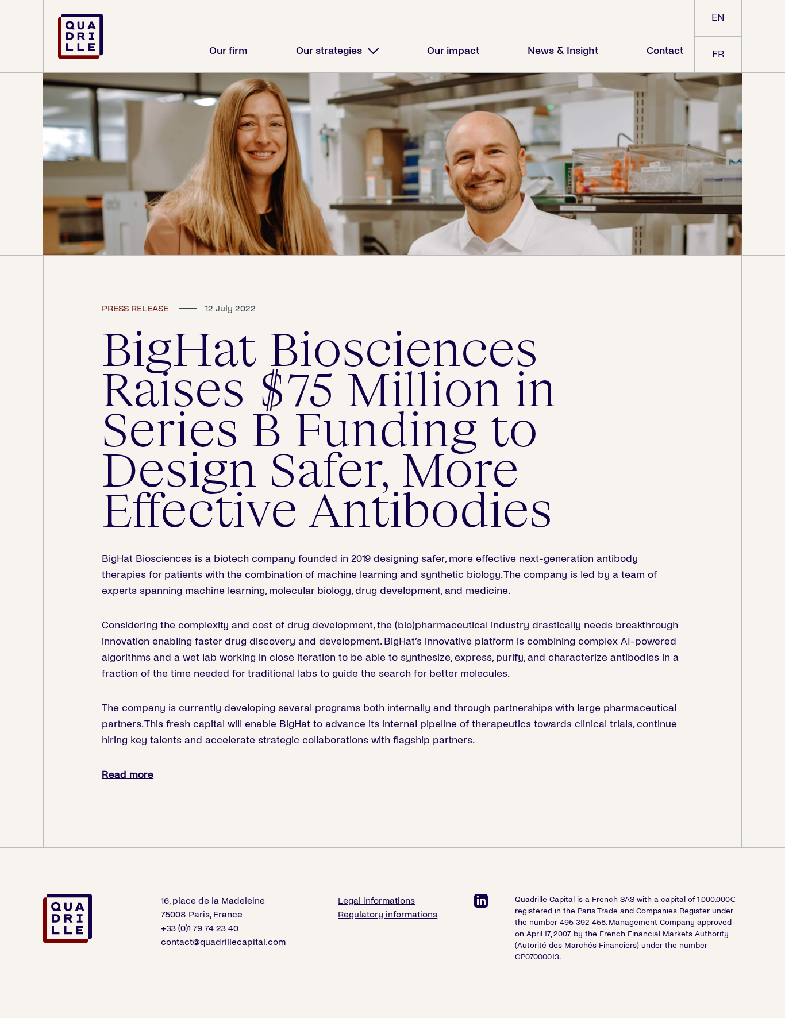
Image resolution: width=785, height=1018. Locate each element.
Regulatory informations (387, 914)
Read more (127, 774)
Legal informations (376, 900)
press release (135, 308)
